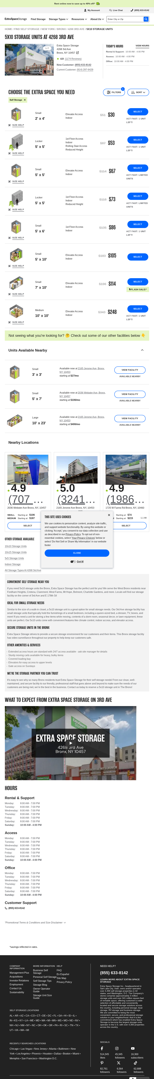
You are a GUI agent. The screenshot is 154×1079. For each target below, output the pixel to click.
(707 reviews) (28, 499)
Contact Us (16, 988)
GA (60, 1015)
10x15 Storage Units (16, 552)
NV (77, 1020)
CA (27, 1015)
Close (77, 553)
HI (65, 1015)
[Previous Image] (8, 58)
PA (56, 1025)
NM (22, 1025)
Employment (16, 984)
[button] (77, 354)
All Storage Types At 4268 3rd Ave (23, 570)
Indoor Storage (13, 564)
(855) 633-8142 (16, 908)
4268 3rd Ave (76, 29)
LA (26, 1020)
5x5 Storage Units (14, 558)
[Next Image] (50, 58)
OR (50, 1025)
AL (11, 1015)
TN (71, 1025)
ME (32, 1020)
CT (38, 1015)
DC (49, 1015)
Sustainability (17, 992)
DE (44, 1015)
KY (21, 1020)
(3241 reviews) (77, 499)
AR (16, 1015)
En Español (63, 974)
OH (39, 1025)
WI (27, 1030)
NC (33, 1025)
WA (22, 1030)
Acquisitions (16, 976)
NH (11, 1025)
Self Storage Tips (42, 981)
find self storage (26, 29)
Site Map (61, 978)
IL (74, 1015)
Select (137, 111)
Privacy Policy (64, 982)
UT (11, 1030)
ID (70, 1015)
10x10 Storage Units (16, 546)
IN (11, 1020)
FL (55, 1015)
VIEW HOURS (142, 45)
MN (54, 1020)
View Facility (130, 370)
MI (48, 1020)
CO (33, 1015)
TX (77, 1025)
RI (61, 1025)
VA (16, 1030)
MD (38, 1020)
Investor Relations (19, 980)
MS (60, 1020)
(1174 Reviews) (73, 59)
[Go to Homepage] (13, 19)
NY (28, 1025)
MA (43, 1020)
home (8, 29)
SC (66, 1025)
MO (65, 1020)
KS (15, 1020)
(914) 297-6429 (85, 69)
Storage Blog (40, 985)
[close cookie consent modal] (109, 515)
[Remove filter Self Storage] (25, 100)
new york (48, 29)
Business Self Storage (40, 971)
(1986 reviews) (126, 499)
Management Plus (19, 972)
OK (45, 1025)
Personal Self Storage (45, 977)
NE (71, 1020)
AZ (21, 1015)
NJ (16, 1025)
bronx (61, 29)
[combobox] (128, 19)
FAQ (59, 970)
